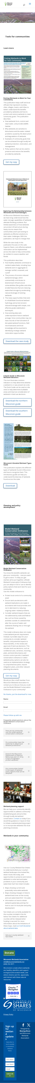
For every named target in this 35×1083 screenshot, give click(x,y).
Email (6, 707)
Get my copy (11, 162)
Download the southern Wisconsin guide (17, 412)
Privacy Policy (8, 1014)
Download (10, 485)
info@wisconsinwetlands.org (14, 962)
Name (6, 699)
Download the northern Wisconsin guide (17, 402)
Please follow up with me (13, 715)
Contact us (17, 818)
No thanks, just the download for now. (17, 694)
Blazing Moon (25, 1031)
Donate (9, 952)
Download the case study (17, 341)
